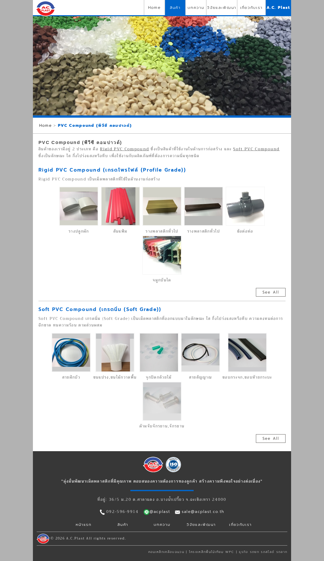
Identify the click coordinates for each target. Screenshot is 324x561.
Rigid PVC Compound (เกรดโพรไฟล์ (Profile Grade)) (112, 170)
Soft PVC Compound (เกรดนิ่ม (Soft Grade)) (99, 309)
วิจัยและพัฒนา (221, 7)
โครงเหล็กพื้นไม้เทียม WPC (211, 552)
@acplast (160, 511)
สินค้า (175, 7)
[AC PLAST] (153, 471)
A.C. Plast (278, 7)
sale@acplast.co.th (203, 511)
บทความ (196, 7)
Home (154, 7)
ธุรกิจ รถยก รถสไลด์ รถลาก (263, 552)
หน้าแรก (84, 524)
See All (270, 292)
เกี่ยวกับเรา (251, 7)
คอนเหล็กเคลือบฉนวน (166, 552)
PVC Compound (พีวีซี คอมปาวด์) (95, 125)
